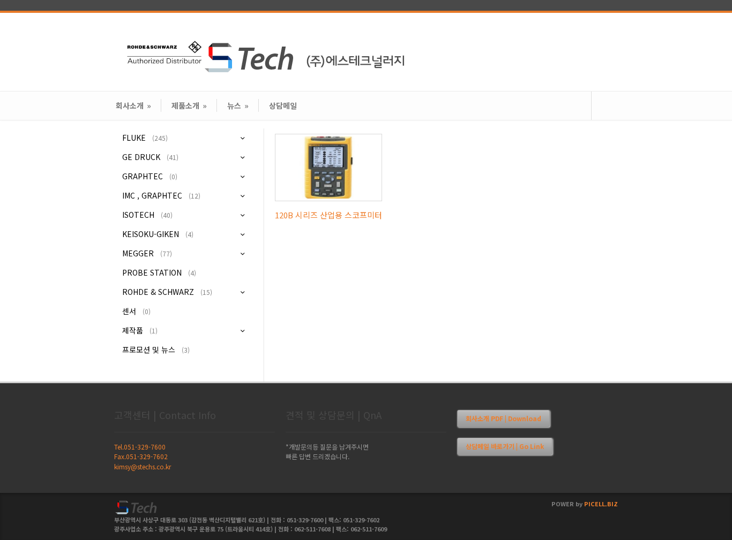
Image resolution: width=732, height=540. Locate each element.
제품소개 (189, 105)
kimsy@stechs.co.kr (142, 466)
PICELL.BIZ (601, 503)
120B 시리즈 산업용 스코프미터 (328, 214)
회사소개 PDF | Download (503, 418)
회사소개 (133, 105)
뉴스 (238, 105)
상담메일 (283, 105)
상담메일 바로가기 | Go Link (505, 446)
